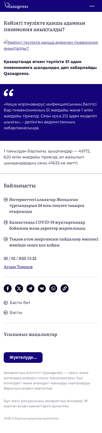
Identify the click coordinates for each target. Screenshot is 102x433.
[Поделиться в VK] (42, 288)
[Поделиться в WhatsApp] (53, 288)
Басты (16, 312)
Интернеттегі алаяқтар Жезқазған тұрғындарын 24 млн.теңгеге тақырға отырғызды (46, 205)
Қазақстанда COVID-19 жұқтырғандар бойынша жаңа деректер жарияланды (47, 225)
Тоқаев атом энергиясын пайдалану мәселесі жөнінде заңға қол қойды (53, 242)
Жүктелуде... (23, 357)
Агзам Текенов (18, 266)
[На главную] (16, 6)
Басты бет (20, 302)
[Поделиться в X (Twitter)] (19, 288)
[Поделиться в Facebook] (8, 288)
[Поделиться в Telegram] (30, 288)
